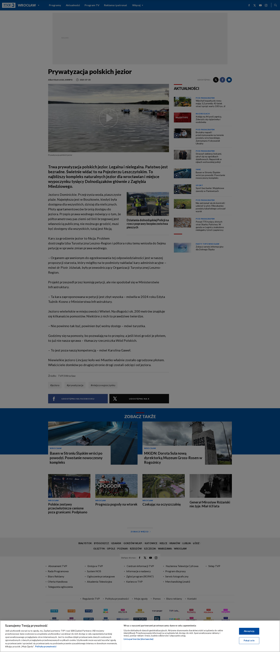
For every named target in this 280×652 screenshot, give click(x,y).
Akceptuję (249, 631)
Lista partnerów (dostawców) (138, 639)
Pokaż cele (249, 640)
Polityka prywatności (45, 646)
